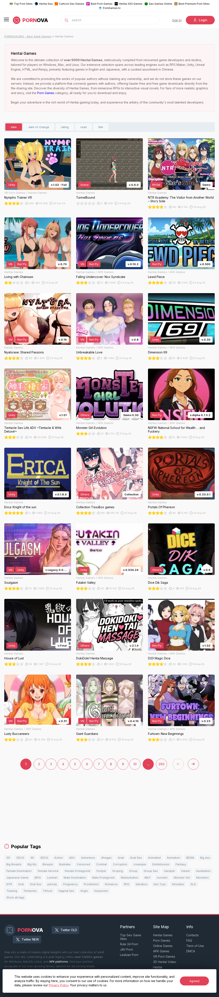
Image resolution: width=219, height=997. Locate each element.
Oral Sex (35, 884)
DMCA (190, 951)
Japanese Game (17, 877)
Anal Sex (136, 857)
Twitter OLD (69, 930)
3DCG (44, 857)
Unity (12, 184)
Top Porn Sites (23, 3)
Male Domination (75, 877)
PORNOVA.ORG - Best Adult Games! (27, 36)
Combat (101, 864)
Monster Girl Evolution (91, 428)
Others (84, 415)
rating (65, 127)
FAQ (189, 940)
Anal (121, 857)
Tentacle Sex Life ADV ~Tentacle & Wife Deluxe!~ (32, 429)
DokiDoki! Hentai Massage (94, 658)
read (83, 127)
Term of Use (195, 946)
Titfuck (47, 890)
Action (58, 857)
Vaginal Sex (66, 890)
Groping (117, 871)
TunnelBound (85, 197)
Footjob (101, 871)
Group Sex (151, 871)
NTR (9, 884)
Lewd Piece (156, 277)
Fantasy (181, 864)
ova (35, 20)
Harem (185, 871)
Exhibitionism (160, 864)
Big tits (32, 864)
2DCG (20, 857)
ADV (72, 857)
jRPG (38, 877)
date (14, 127)
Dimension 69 (157, 352)
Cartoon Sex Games (71, 3)
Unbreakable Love (89, 352)
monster (162, 877)
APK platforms (58, 961)
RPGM (156, 184)
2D (8, 857)
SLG (193, 884)
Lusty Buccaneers (16, 734)
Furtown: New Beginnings (166, 734)
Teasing (11, 890)
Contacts (192, 935)
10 (135, 764)
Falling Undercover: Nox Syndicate (100, 277)
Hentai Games (163, 935)
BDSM (190, 857)
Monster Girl (182, 877)
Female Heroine (48, 871)
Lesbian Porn (129, 955)
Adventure (88, 857)
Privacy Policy (58, 985)
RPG (126, 884)
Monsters (202, 877)
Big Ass (205, 857)
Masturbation (129, 877)
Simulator (178, 884)
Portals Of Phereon (161, 507)
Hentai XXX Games (130, 3)
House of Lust (14, 658)
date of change (38, 127)
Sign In (177, 20)
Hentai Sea (46, 3)
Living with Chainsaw (18, 277)
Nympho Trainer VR (18, 197)
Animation (173, 857)
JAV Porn (126, 949)
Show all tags (15, 897)
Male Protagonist (103, 877)
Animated (154, 857)
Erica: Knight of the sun (20, 507)
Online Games (163, 946)
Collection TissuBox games (95, 507)
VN (10, 264)
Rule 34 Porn (129, 944)
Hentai (157, 967)
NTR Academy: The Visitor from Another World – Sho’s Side (181, 199)
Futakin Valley (86, 582)
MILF (148, 877)
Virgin (84, 890)
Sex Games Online (160, 3)
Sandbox (141, 884)
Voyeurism (101, 890)
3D (32, 857)
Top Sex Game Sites (130, 937)
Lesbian (52, 877)
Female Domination (19, 871)
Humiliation (203, 871)
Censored (83, 864)
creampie (139, 864)
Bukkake (65, 864)
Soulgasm (11, 582)
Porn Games (45, 93)
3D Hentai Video (164, 962)
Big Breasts (13, 864)
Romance (111, 884)
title (100, 127)
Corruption (120, 864)
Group (133, 871)
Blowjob (48, 864)
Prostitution (91, 884)
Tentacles (30, 890)
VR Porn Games (164, 956)
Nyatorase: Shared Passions (24, 352)
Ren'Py (22, 264)
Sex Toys (160, 884)
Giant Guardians (87, 734)
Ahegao (106, 857)
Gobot (84, 184)
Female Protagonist (77, 871)
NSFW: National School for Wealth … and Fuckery (176, 429)
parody (52, 884)
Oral (21, 884)
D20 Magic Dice (159, 658)
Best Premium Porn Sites (194, 3)
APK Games (161, 951)
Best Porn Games (101, 3)
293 (161, 764)
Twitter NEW (30, 939)
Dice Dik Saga (158, 582)
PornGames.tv (112, 8)
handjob (169, 871)
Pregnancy (70, 884)
